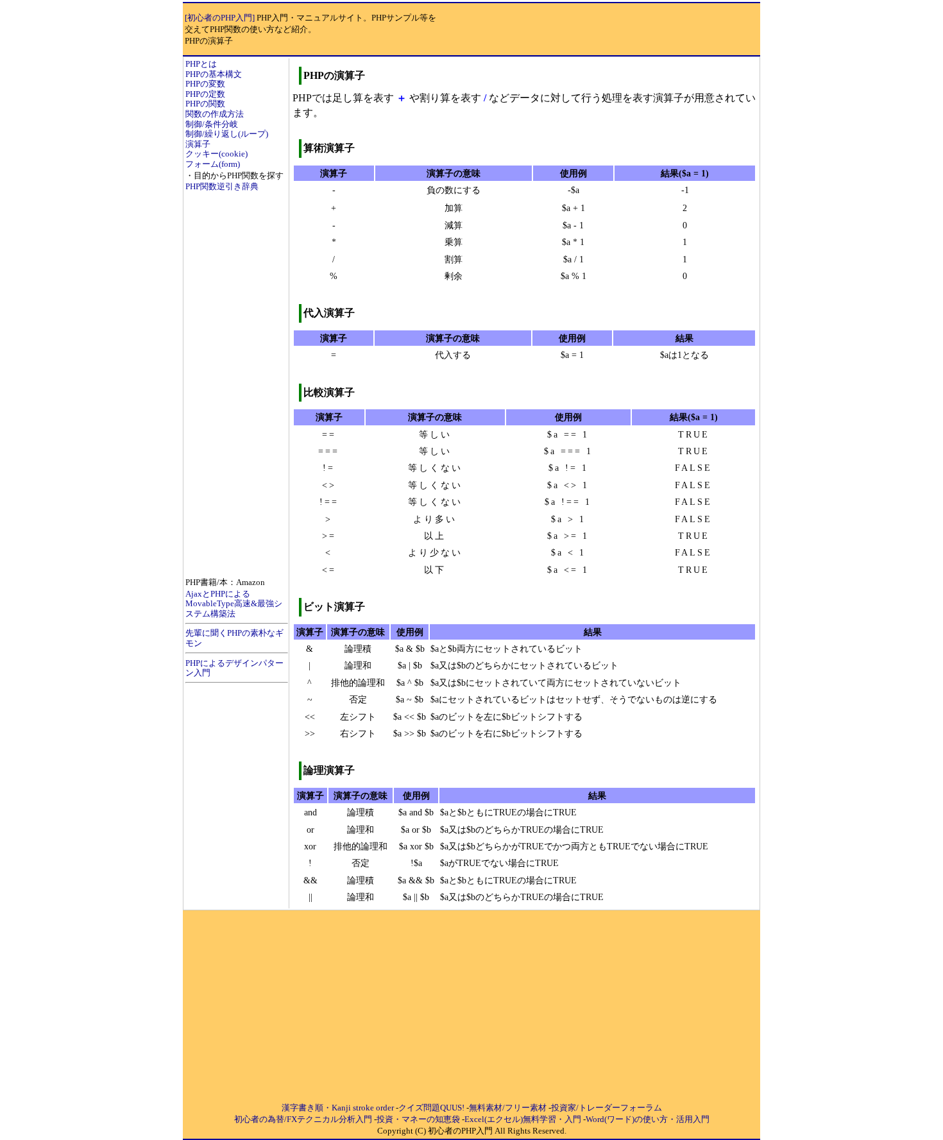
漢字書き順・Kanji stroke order (338, 1107)
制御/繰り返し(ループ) (226, 134)
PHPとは (201, 64)
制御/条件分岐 (211, 124)
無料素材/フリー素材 (508, 1107)
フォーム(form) (212, 164)
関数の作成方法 (214, 114)
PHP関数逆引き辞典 (222, 186)
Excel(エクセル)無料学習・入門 (522, 1119)
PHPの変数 (205, 84)
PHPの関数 (205, 103)
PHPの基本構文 (213, 74)
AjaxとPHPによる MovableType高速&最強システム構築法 (233, 603)
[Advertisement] (608, 24)
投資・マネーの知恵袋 (418, 1119)
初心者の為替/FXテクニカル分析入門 (303, 1119)
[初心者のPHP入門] (220, 17)
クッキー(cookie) (216, 153)
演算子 (197, 144)
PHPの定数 (205, 94)
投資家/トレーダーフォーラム (606, 1107)
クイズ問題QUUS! (431, 1107)
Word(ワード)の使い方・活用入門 (647, 1119)
